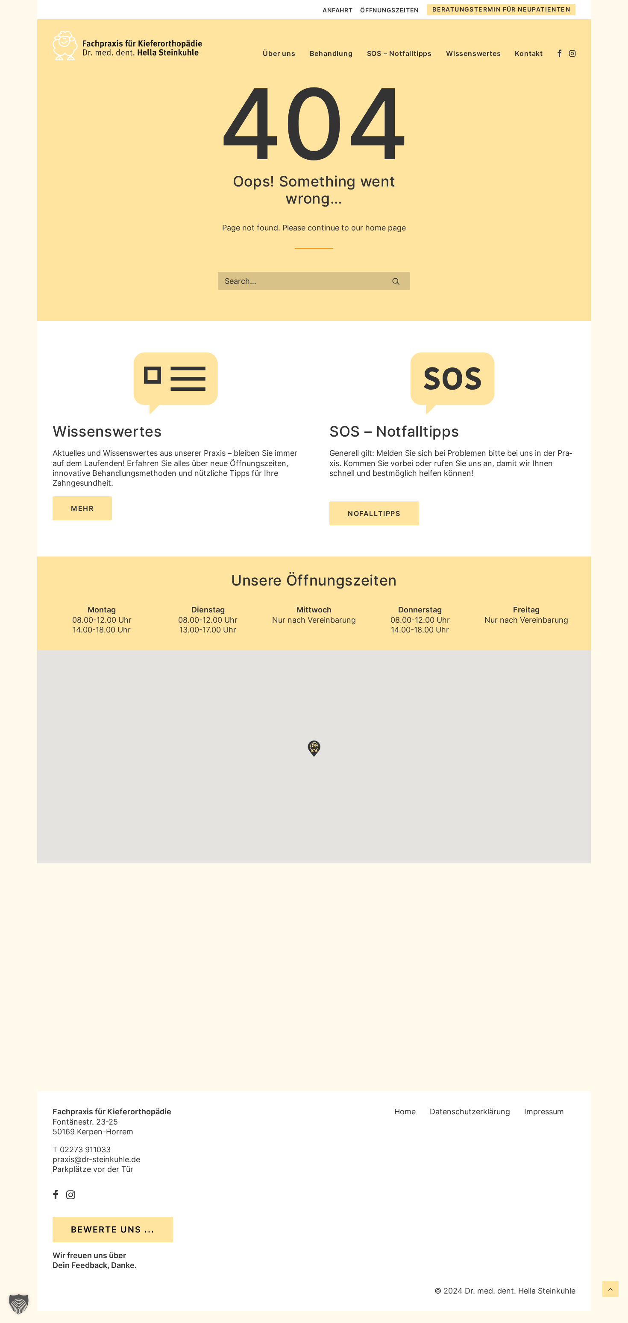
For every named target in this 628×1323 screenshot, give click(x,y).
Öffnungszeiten (389, 10)
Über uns (279, 53)
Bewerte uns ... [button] (113, 1229)
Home (405, 1111)
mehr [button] (82, 508)
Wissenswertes (473, 53)
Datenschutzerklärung (470, 1111)
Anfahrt (337, 10)
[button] (559, 46)
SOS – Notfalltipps (399, 53)
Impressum (544, 1111)
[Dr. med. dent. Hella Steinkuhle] (127, 46)
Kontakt (529, 53)
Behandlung (331, 53)
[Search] (314, 281)
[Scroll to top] (610, 1288)
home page (385, 227)
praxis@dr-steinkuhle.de (96, 1159)
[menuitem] (337, 10)
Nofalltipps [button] (374, 513)
